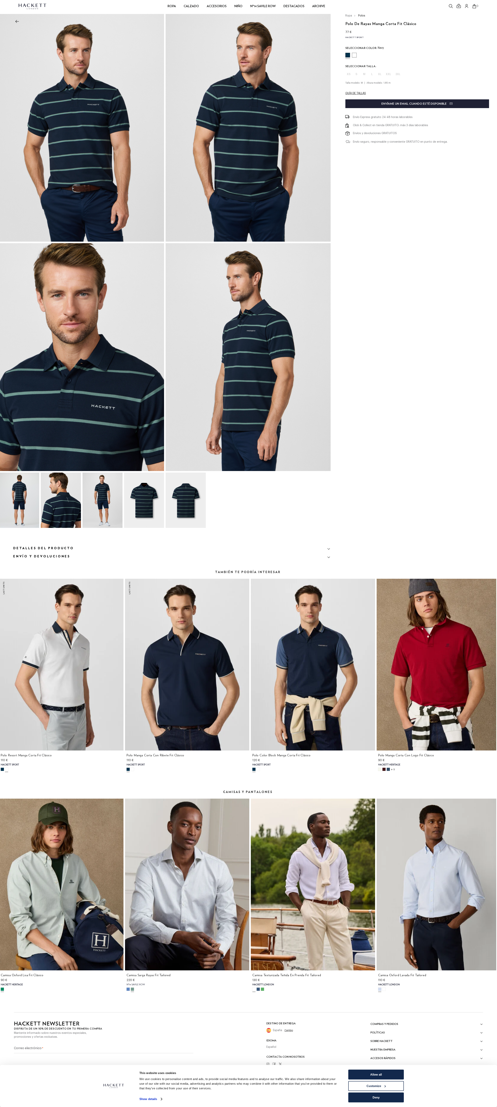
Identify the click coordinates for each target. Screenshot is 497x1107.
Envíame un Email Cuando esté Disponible (414, 103)
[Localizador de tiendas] (459, 6)
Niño (238, 6)
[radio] (348, 55)
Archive (318, 6)
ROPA (172, 6)
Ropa (348, 16)
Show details (148, 1099)
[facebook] (275, 1064)
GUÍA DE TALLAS (355, 93)
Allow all (376, 1074)
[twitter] (281, 1064)
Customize (374, 1086)
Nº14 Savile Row (263, 6)
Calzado (191, 6)
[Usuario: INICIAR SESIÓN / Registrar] (466, 6)
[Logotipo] (33, 6)
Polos (361, 16)
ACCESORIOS (217, 6)
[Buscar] (451, 6)
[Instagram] (269, 1064)
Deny (376, 1097)
